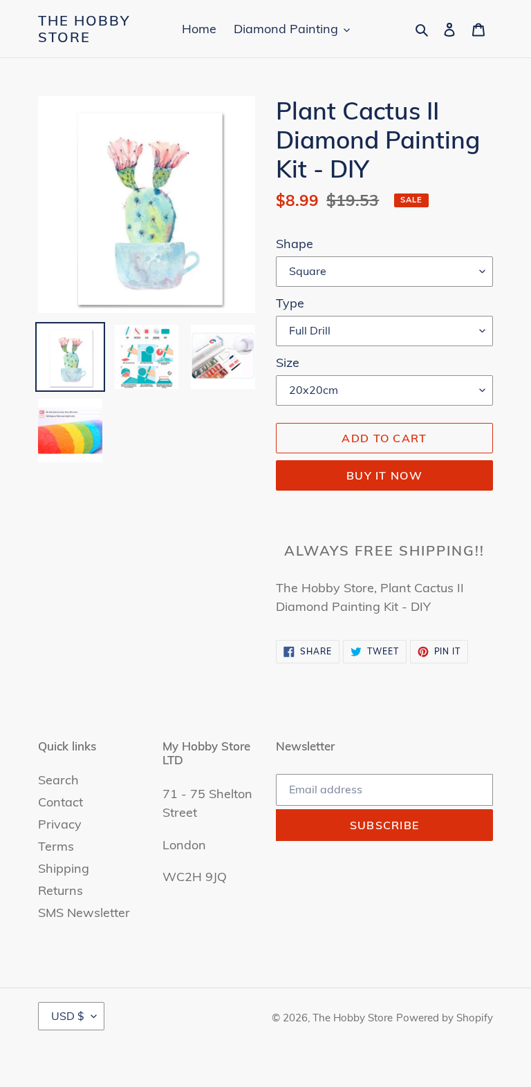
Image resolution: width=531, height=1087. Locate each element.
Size (287, 362)
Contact (60, 802)
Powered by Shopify (444, 1017)
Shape (294, 244)
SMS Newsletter (84, 912)
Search (58, 780)
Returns (60, 890)
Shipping (63, 868)
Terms (56, 846)
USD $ (67, 1016)
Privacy (60, 824)
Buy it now (384, 475)
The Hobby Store (84, 29)
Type (290, 303)
